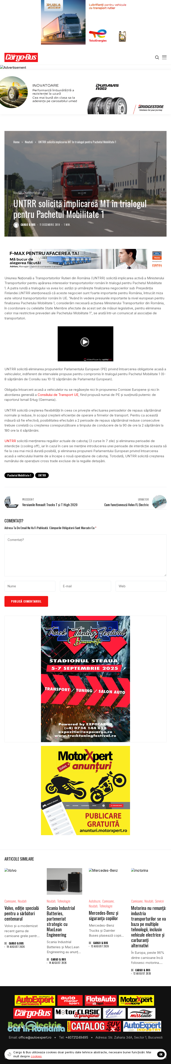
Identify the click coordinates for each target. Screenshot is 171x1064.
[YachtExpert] (114, 1013)
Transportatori (32, 193)
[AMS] (70, 1000)
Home (16, 142)
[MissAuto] (142, 1013)
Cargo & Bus (28, 224)
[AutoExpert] (35, 1000)
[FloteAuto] (101, 1000)
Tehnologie (63, 901)
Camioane (10, 901)
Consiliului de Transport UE (58, 395)
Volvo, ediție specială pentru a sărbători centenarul (21, 913)
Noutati (29, 142)
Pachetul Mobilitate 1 (19, 475)
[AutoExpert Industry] (142, 1026)
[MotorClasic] (78, 1013)
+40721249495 (77, 1037)
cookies (36, 1056)
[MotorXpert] (136, 1000)
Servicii (159, 901)
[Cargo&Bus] (32, 1013)
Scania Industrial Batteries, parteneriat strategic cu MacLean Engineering (61, 921)
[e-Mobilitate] (36, 1026)
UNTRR (10, 441)
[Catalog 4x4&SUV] (94, 1026)
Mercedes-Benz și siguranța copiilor (103, 915)
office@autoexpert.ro (35, 1037)
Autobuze (94, 901)
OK (161, 1054)
